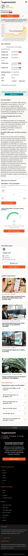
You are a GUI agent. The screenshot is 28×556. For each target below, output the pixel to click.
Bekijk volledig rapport (14, 231)
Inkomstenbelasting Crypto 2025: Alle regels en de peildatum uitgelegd (13, 324)
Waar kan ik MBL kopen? (10, 408)
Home (2, 427)
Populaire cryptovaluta (7, 467)
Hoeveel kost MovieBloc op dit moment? (11, 389)
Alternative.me (16, 234)
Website (14, 81)
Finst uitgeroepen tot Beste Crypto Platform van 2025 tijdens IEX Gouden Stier (13, 298)
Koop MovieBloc (8, 203)
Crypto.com (7, 253)
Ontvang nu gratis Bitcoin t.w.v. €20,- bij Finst (14, 92)
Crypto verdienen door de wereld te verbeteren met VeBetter (14, 377)
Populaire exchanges (7, 487)
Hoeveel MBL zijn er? (9, 413)
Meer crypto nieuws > (7, 382)
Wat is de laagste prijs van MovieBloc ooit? (10, 402)
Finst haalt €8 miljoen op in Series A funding (13, 350)
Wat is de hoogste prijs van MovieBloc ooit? (10, 395)
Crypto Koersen (8, 427)
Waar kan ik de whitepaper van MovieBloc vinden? (11, 419)
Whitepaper (22, 81)
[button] (26, 2)
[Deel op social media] (23, 16)
